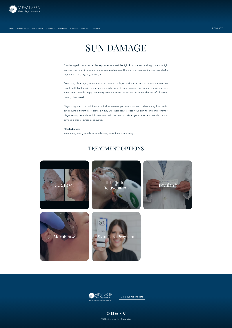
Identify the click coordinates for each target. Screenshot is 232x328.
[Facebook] (112, 313)
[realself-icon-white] (120, 313)
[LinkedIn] (116, 313)
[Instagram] (108, 313)
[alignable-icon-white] (124, 313)
